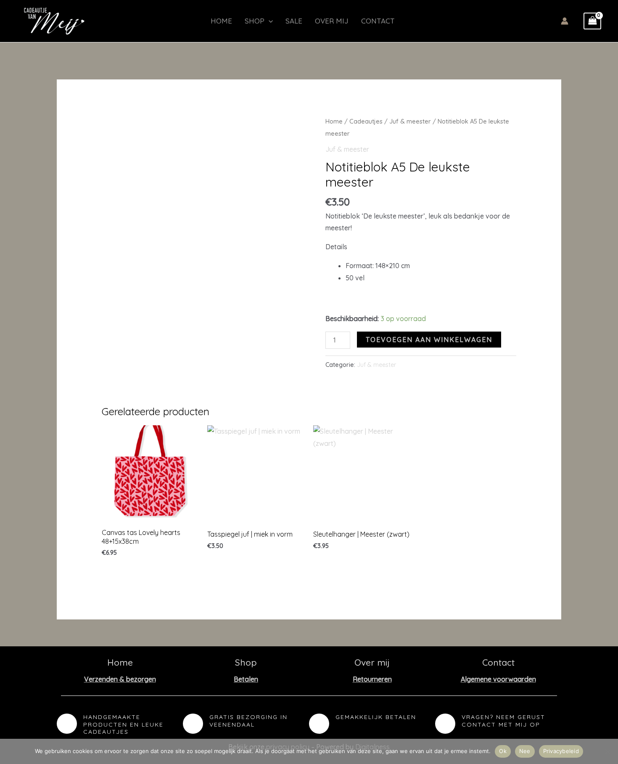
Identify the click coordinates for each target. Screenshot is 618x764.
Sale (293, 20)
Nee (525, 751)
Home (221, 20)
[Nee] (607, 751)
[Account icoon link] (564, 21)
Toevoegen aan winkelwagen (429, 339)
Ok (503, 751)
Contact (378, 20)
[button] (268, 21)
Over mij (332, 20)
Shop (254, 20)
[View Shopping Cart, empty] (592, 21)
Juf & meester (410, 121)
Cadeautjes (366, 121)
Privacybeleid (561, 751)
